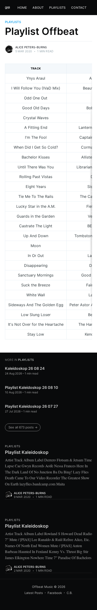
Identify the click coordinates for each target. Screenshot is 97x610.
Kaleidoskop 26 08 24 (25, 368)
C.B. (70, 593)
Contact (78, 7)
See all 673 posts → (22, 427)
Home (22, 7)
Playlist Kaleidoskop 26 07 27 (31, 406)
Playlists (57, 7)
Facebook (55, 593)
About (38, 7)
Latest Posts (33, 593)
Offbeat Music (42, 587)
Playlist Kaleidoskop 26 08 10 (31, 387)
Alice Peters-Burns (31, 47)
